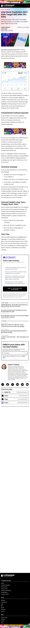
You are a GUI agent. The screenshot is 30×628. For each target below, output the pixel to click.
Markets (6, 335)
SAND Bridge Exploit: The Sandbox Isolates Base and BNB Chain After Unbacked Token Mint (14, 305)
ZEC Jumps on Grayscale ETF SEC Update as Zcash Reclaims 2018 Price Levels (14, 311)
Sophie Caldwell (5, 27)
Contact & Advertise (5, 585)
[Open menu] (28, 5)
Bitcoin (2, 607)
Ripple (6, 323)
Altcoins (3, 611)
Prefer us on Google (23, 27)
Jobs (2, 622)
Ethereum (3, 609)
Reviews (3, 619)
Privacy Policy (4, 586)
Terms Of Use (4, 588)
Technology (4, 602)
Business (7, 9)
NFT (2, 605)
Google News (4, 592)
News (2, 9)
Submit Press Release (6, 590)
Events (2, 621)
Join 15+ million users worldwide (15, 289)
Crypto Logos (4, 617)
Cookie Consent (5, 594)
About (2, 583)
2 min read (4, 29)
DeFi (2, 604)
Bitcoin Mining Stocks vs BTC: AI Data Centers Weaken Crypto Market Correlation (15, 316)
